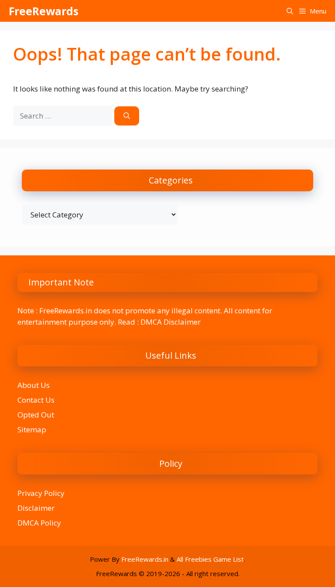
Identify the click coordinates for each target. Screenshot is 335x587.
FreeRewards (44, 10)
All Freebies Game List (210, 559)
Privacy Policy (41, 493)
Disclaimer (36, 508)
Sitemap (31, 429)
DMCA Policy (39, 523)
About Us (33, 385)
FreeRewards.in (144, 559)
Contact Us (36, 400)
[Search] (126, 116)
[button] (290, 11)
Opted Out (35, 415)
